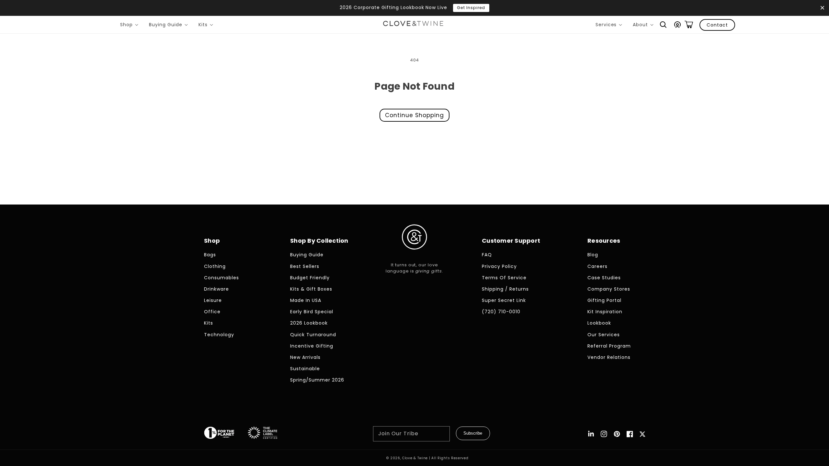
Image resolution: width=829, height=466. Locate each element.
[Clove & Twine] (413, 24)
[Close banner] (822, 8)
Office (212, 311)
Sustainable (305, 368)
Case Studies (604, 277)
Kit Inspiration (604, 311)
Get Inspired (471, 7)
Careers (597, 266)
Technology (219, 334)
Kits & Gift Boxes (311, 289)
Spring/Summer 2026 (317, 380)
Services (610, 25)
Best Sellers (304, 266)
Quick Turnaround (313, 334)
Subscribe (472, 433)
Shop (130, 25)
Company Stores (608, 289)
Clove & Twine (415, 458)
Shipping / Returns (505, 289)
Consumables (221, 277)
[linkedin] (591, 434)
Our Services (603, 334)
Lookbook (599, 323)
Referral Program (609, 346)
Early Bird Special (311, 311)
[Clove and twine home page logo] (414, 255)
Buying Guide (169, 25)
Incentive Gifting (311, 346)
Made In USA (305, 300)
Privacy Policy (499, 266)
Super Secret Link (504, 300)
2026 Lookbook (309, 323)
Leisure (213, 300)
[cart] (689, 24)
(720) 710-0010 (501, 311)
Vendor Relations (608, 357)
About (644, 25)
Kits (207, 25)
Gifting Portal (604, 300)
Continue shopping (414, 115)
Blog (592, 254)
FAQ (487, 254)
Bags (210, 254)
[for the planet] (225, 434)
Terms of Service (504, 277)
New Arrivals (305, 357)
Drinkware (216, 289)
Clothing (215, 266)
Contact (717, 25)
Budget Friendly (310, 277)
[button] (663, 24)
